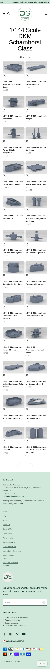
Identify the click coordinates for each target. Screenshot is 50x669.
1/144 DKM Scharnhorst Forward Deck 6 (35, 350)
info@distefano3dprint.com (13, 496)
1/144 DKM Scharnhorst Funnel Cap (13, 217)
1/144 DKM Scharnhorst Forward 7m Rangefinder (13, 251)
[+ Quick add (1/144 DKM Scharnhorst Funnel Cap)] (4, 209)
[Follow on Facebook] (4, 634)
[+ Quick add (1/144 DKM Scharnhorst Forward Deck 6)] (26, 340)
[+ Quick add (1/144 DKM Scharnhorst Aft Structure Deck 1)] (26, 374)
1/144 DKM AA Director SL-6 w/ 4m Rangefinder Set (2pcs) (36, 218)
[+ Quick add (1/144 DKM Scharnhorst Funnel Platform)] (26, 409)
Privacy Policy (8, 538)
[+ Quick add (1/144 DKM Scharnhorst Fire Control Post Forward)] (4, 306)
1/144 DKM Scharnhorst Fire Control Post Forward (13, 315)
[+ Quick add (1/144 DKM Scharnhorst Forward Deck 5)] (4, 75)
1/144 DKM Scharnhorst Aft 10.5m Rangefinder (36, 251)
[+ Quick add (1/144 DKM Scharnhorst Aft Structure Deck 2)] (4, 409)
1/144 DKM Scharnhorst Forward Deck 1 (36, 83)
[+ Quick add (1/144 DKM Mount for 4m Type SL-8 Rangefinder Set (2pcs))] (26, 440)
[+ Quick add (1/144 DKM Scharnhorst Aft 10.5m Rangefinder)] (26, 243)
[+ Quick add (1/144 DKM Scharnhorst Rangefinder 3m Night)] (4, 275)
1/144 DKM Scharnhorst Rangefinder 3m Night (13, 282)
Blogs (5, 520)
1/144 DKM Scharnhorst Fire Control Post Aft (36, 314)
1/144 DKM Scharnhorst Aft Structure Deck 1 (36, 382)
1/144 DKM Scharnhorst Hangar (36, 117)
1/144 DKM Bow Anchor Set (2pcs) (36, 148)
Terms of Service (9, 547)
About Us (6, 525)
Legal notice (7, 533)
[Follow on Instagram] (11, 634)
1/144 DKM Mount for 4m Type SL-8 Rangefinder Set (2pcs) (36, 449)
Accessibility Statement (12, 551)
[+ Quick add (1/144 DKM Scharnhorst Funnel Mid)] (4, 109)
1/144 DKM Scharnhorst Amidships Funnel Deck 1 (36, 184)
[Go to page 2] (30, 463)
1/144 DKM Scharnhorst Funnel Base (13, 448)
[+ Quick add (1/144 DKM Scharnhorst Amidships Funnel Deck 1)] (26, 175)
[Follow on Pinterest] (17, 634)
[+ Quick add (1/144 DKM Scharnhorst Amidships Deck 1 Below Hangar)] (4, 374)
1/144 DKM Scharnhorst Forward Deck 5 (12, 84)
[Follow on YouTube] (24, 634)
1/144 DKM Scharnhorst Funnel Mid (13, 117)
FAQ (4, 516)
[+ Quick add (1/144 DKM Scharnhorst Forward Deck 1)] (26, 75)
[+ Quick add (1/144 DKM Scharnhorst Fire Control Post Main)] (26, 275)
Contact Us (7, 529)
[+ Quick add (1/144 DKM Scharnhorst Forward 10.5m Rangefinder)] (4, 140)
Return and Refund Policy (10, 556)
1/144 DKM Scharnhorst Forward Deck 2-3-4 (13, 183)
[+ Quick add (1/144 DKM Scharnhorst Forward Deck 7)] (4, 340)
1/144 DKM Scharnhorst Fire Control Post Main (36, 282)
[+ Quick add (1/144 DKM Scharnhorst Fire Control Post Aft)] (26, 306)
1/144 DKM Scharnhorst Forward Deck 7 (13, 348)
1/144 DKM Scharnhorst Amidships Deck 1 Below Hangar (13, 384)
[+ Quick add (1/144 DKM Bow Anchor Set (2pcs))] (26, 140)
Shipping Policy (9, 542)
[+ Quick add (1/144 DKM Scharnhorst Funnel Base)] (4, 440)
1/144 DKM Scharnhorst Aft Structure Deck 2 (13, 417)
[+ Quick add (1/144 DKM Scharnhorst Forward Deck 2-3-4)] (4, 175)
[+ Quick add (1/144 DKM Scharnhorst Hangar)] (26, 109)
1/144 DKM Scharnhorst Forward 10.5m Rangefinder (13, 150)
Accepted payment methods (10, 564)
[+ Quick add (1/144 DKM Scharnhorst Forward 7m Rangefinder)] (4, 243)
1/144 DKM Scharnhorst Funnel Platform (36, 417)
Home (5, 511)
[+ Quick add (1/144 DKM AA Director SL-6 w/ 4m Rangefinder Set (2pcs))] (26, 209)
